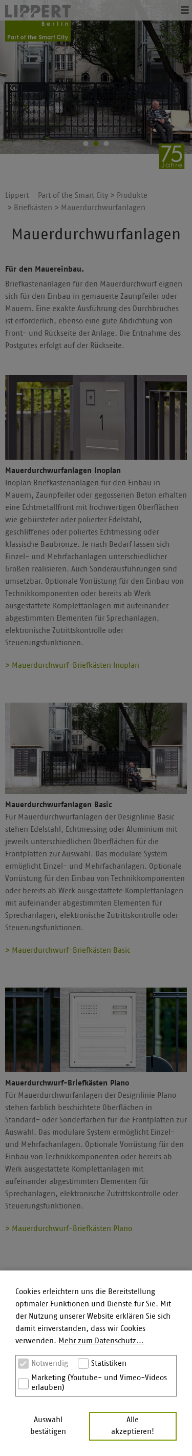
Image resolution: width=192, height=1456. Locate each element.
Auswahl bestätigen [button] (48, 1426)
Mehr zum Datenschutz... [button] (101, 1341)
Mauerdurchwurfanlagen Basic (58, 805)
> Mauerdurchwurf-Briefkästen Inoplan (72, 665)
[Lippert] (38, 23)
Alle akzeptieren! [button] (132, 1426)
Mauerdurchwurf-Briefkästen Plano (67, 1083)
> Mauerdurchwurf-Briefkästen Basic (67, 950)
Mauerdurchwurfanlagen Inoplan (63, 471)
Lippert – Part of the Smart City (56, 195)
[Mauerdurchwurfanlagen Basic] (96, 748)
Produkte (132, 195)
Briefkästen (33, 208)
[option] (96, 77)
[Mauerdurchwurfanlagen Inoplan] (96, 417)
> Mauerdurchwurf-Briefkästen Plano (68, 1229)
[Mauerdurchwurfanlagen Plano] (96, 1030)
